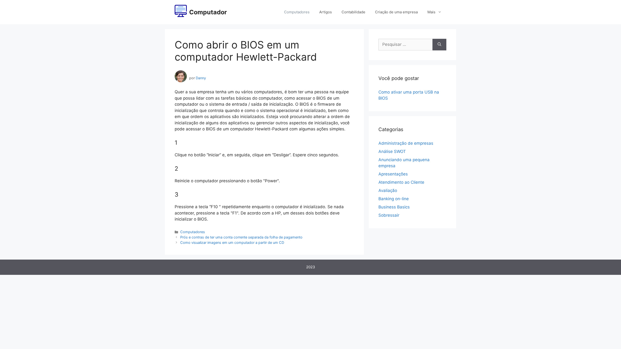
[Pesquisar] (439, 44)
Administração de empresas (405, 143)
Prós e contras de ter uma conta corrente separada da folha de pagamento (241, 237)
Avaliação (387, 190)
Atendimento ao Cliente (401, 182)
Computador (208, 12)
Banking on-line (393, 198)
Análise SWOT (392, 151)
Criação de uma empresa (396, 12)
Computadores (297, 12)
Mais (431, 12)
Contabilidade (353, 12)
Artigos (325, 12)
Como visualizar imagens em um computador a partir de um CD (232, 242)
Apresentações (393, 174)
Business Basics (394, 207)
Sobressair (388, 215)
